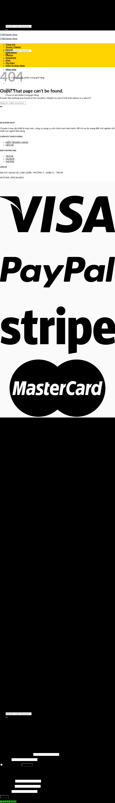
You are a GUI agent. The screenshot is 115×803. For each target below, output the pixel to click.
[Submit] (7, 29)
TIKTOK (9, 156)
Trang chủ (10, 44)
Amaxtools (11, 58)
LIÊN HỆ (10, 145)
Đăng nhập (27, 765)
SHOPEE (10, 161)
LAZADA (10, 159)
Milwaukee (11, 52)
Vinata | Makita (13, 47)
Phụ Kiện (10, 63)
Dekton (9, 55)
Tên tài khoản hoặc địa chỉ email (16, 754)
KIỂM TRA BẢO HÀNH (17, 142)
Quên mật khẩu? (8, 770)
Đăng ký (4, 797)
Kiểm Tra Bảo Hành (15, 66)
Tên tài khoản (7, 781)
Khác (8, 60)
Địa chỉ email (7, 786)
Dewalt (9, 50)
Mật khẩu (5, 759)
